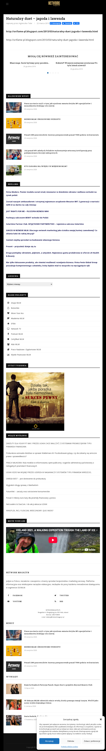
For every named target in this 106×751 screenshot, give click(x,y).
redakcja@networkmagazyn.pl (55, 617)
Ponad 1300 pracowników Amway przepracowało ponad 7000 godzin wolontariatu (61, 135)
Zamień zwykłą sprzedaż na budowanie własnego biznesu (33, 240)
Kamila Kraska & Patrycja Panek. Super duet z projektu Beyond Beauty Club (58, 685)
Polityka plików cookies (69, 747)
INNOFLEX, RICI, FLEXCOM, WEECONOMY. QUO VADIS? (29, 510)
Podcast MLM (16, 334)
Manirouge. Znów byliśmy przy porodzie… (29, 63)
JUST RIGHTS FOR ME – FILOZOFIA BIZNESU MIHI (27, 211)
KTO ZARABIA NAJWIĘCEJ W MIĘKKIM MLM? (45, 166)
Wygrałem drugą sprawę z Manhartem (22, 485)
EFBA (13, 323)
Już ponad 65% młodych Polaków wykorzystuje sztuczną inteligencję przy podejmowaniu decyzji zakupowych (58, 151)
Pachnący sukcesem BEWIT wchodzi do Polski (27, 217)
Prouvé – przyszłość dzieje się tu (21, 246)
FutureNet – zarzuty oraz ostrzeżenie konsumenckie (28, 491)
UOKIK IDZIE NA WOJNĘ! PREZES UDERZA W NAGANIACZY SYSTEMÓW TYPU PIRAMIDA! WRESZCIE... (49, 472)
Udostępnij (56, 23)
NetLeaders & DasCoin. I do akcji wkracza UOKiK (26, 504)
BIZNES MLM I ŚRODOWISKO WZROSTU (42, 119)
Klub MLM (15, 344)
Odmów (70, 741)
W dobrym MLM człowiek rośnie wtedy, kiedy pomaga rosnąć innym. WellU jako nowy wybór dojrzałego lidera (61, 701)
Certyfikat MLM (17, 339)
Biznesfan (14, 308)
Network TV (15, 329)
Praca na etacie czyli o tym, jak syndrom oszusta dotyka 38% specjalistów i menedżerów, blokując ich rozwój (58, 104)
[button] (101, 719)
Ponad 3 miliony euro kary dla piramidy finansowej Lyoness (31, 498)
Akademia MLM (17, 318)
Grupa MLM (15, 303)
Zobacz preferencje (92, 741)
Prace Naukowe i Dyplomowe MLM (25, 349)
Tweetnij (68, 23)
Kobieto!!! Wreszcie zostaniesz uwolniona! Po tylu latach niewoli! (76, 64)
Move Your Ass (17, 313)
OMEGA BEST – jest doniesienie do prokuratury (26, 478)
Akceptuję (49, 741)
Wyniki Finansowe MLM (20, 354)
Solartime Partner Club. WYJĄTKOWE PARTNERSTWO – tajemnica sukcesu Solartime (45, 224)
